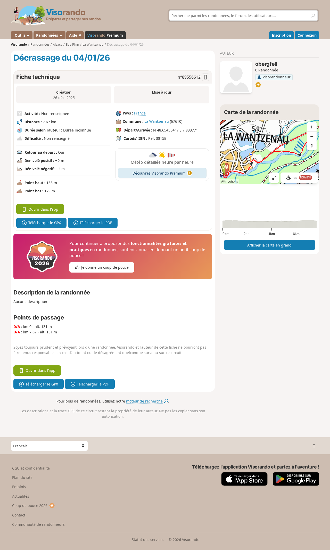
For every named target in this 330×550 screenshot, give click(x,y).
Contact (18, 515)
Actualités (20, 496)
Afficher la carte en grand (269, 245)
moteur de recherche (145, 401)
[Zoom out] (312, 136)
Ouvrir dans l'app (43, 209)
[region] (269, 152)
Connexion (307, 35)
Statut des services (148, 539)
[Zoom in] (312, 127)
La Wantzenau (156, 121)
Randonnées (47, 35)
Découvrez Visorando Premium (159, 173)
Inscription (281, 35)
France (140, 113)
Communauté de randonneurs (38, 524)
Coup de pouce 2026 (29, 505)
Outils (20, 35)
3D (302, 177)
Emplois (19, 486)
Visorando (19, 44)
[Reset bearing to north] (312, 145)
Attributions (229, 181)
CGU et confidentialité (31, 468)
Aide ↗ (75, 35)
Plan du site (22, 477)
